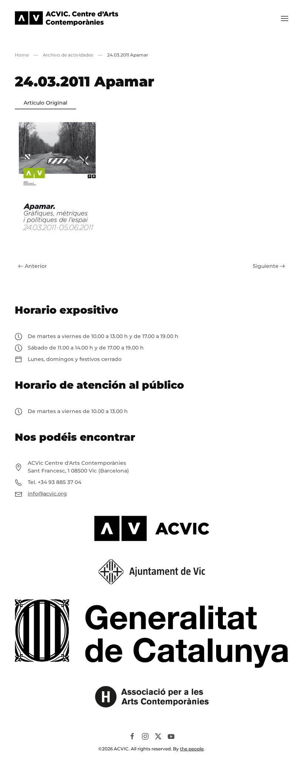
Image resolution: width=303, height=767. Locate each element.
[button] (284, 18)
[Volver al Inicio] (66, 18)
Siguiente (266, 266)
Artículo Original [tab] (45, 102)
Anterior (36, 266)
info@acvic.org (47, 493)
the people (192, 748)
